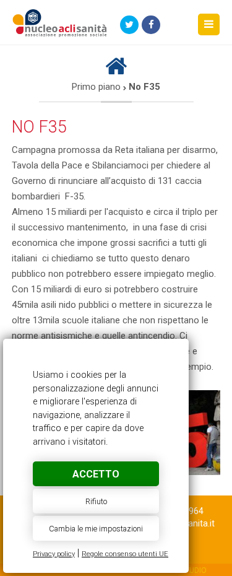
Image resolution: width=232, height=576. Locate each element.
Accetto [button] (95, 474)
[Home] (116, 71)
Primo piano (96, 86)
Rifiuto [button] (96, 501)
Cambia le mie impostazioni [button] (96, 528)
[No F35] (60, 25)
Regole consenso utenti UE (125, 554)
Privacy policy (54, 554)
